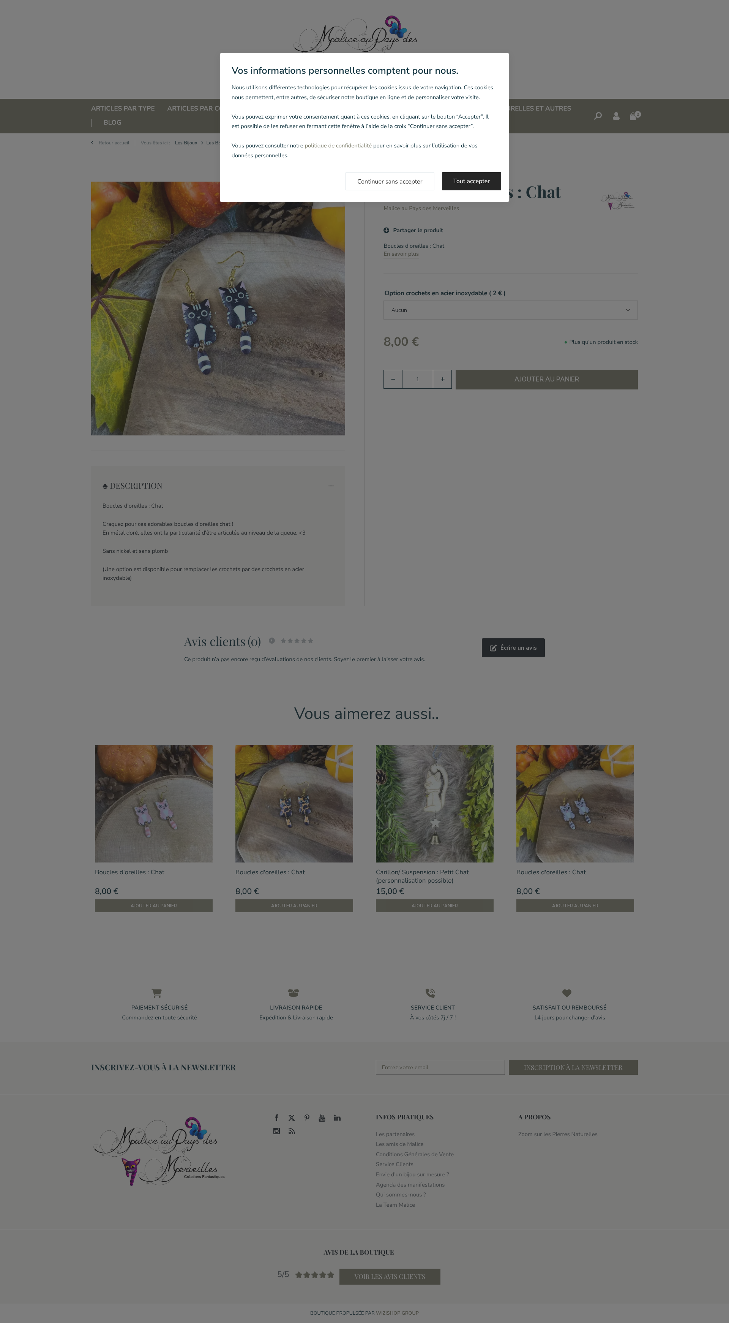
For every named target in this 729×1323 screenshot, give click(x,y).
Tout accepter (471, 181)
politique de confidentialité (338, 146)
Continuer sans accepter (390, 181)
